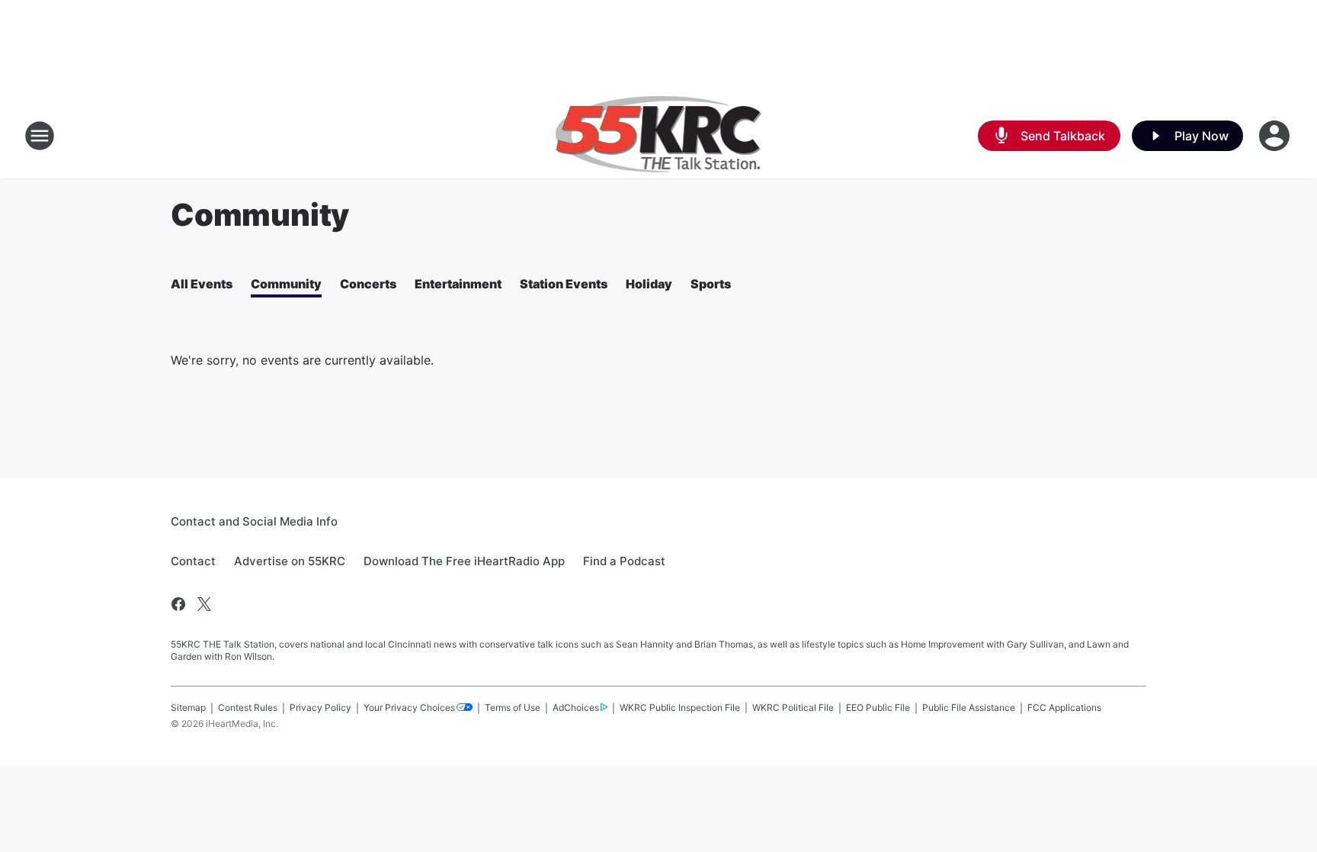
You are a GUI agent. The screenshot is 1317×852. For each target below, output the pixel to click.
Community (286, 283)
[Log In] (1276, 136)
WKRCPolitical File (793, 707)
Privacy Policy (320, 707)
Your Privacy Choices (409, 707)
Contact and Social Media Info (254, 521)
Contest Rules (247, 707)
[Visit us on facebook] (178, 604)
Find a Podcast (624, 561)
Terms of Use (512, 707)
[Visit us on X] (204, 604)
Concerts (368, 283)
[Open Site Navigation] (39, 136)
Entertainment (458, 283)
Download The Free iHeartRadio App (464, 561)
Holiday (649, 283)
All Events (201, 283)
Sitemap (188, 707)
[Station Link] (659, 135)
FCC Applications (1064, 707)
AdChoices (576, 707)
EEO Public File (878, 707)
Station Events (563, 283)
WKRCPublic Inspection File (680, 707)
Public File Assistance (968, 707)
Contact (193, 561)
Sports (711, 283)
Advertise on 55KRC (289, 561)
